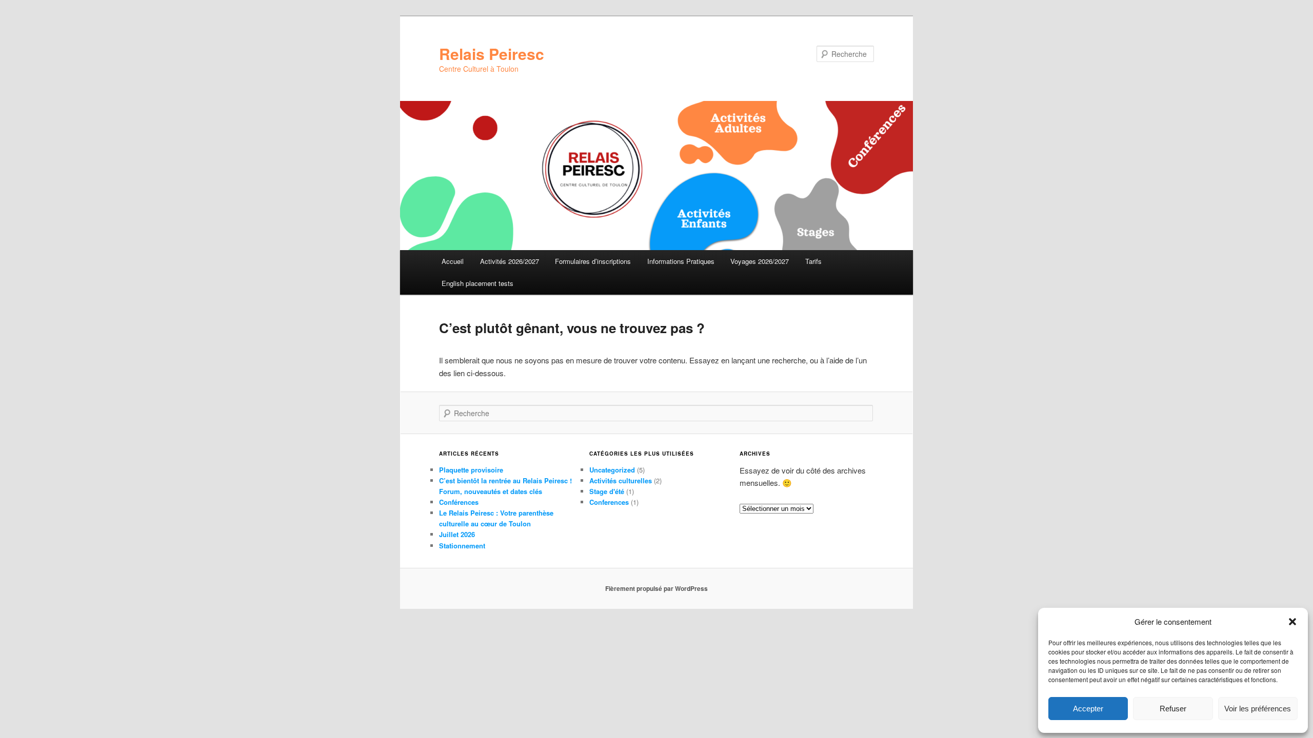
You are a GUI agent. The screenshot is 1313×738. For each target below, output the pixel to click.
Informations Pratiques (680, 261)
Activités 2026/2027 (509, 261)
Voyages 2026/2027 (759, 261)
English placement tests (477, 283)
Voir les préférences (1257, 708)
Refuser (1173, 708)
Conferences (609, 502)
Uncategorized (612, 470)
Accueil (453, 261)
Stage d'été (606, 491)
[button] (1292, 622)
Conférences (459, 502)
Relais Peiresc (491, 54)
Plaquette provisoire (471, 470)
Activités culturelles (620, 480)
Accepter (1088, 708)
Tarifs (813, 261)
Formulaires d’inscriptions (593, 261)
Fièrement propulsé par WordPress (656, 588)
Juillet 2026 (457, 534)
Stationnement (462, 545)
